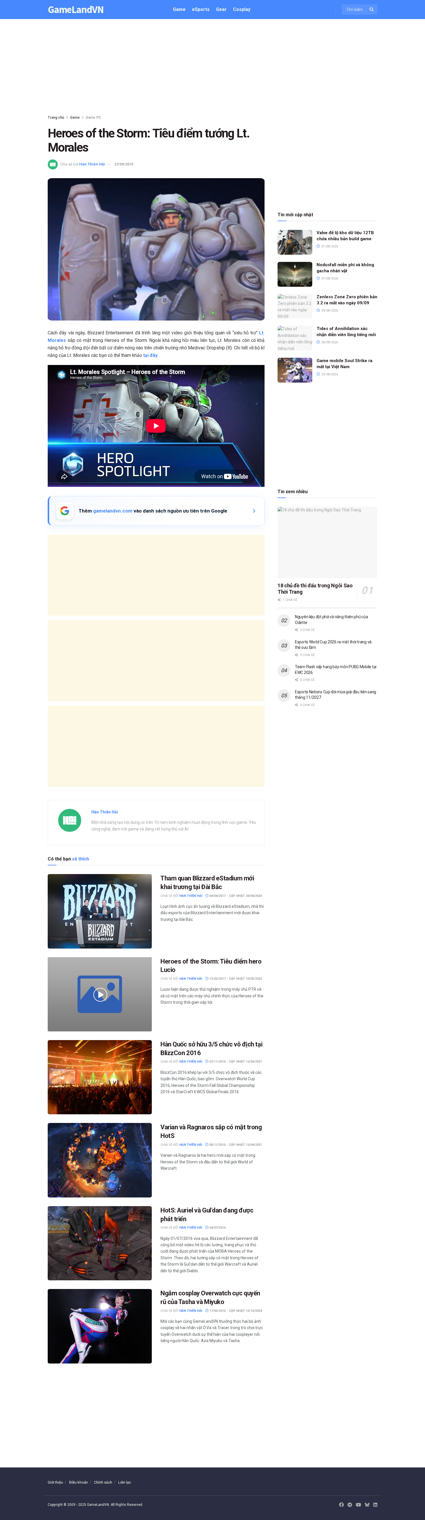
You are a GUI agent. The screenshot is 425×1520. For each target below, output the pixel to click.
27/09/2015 (123, 164)
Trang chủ (56, 118)
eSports (201, 9)
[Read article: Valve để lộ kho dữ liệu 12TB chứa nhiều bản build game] (295, 242)
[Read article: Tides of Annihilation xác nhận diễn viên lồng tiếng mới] (295, 338)
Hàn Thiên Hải (92, 164)
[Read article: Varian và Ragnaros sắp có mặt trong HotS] (100, 1160)
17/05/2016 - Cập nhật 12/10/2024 (235, 1311)
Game (179, 9)
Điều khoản (78, 1482)
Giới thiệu (55, 1482)
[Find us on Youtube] (358, 1505)
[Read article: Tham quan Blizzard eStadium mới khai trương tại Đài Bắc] (100, 911)
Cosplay (241, 9)
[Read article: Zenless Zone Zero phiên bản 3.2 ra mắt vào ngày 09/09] (295, 306)
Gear (221, 9)
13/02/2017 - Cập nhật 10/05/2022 (235, 979)
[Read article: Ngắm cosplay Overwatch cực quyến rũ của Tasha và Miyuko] (100, 1326)
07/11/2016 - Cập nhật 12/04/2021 (235, 1061)
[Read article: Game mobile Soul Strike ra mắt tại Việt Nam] (295, 370)
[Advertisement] (212, 68)
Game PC (93, 118)
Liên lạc (124, 1482)
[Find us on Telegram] (350, 1505)
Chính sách (103, 1482)
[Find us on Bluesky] (367, 1505)
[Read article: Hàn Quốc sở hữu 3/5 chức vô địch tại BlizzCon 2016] (100, 1077)
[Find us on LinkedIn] (375, 1505)
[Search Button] (372, 9)
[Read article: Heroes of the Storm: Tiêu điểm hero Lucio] (100, 994)
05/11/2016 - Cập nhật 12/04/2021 (235, 1145)
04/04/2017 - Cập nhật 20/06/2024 (235, 896)
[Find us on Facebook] (341, 1505)
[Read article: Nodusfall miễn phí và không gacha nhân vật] (295, 274)
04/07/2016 (217, 1228)
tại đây (150, 355)
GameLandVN (76, 10)
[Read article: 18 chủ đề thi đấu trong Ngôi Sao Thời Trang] (327, 542)
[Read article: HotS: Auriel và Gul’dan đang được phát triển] (100, 1243)
